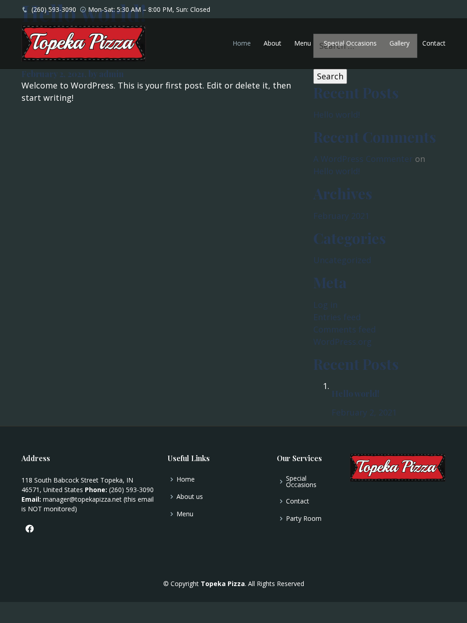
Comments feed (344, 329)
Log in (325, 304)
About (272, 43)
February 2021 (341, 215)
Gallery (399, 43)
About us (189, 496)
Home (242, 43)
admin (111, 73)
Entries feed (337, 317)
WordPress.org (342, 341)
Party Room (304, 518)
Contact (434, 43)
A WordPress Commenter (363, 158)
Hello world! (336, 114)
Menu (302, 43)
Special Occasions (350, 43)
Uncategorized (342, 259)
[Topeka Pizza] (83, 43)
